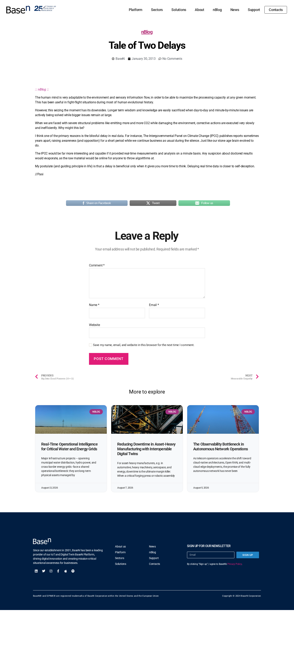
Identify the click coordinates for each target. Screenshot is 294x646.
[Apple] (65, 571)
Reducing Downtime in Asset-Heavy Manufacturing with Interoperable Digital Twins (146, 449)
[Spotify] (73, 571)
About (199, 10)
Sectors (157, 10)
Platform (135, 10)
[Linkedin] (36, 571)
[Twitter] (43, 571)
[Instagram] (51, 571)
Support (254, 10)
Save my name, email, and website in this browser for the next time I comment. (143, 345)
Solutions (178, 10)
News (234, 10)
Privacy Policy (234, 564)
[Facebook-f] (58, 571)
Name (94, 305)
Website (94, 325)
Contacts (276, 10)
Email (154, 305)
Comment (97, 265)
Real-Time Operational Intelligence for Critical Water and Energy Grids (69, 446)
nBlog (217, 10)
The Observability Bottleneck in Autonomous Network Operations (220, 446)
